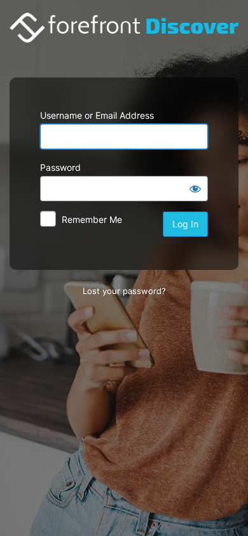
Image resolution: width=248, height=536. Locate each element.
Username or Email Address (97, 115)
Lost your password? (124, 291)
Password (60, 167)
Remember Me (92, 219)
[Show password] (195, 188)
